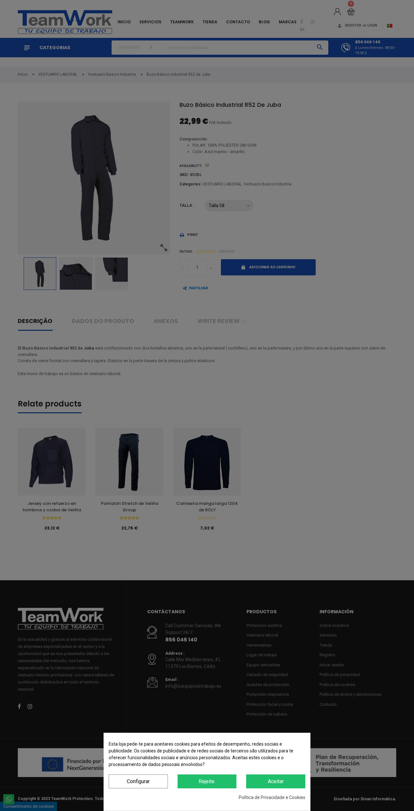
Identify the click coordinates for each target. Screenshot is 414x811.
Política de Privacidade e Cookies (272, 797)
